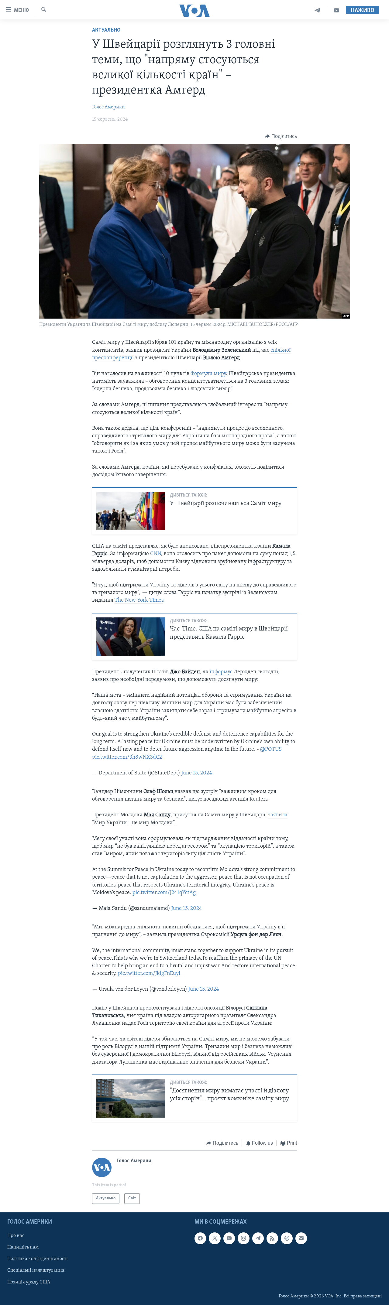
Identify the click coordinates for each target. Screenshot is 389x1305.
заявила (277, 815)
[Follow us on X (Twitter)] (214, 1238)
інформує (222, 672)
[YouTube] (336, 10)
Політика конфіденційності (37, 1258)
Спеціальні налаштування (35, 1270)
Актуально (106, 30)
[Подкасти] (286, 1238)
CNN (155, 554)
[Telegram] (317, 10)
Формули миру (208, 374)
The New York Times (139, 600)
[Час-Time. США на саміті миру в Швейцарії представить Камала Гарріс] (130, 636)
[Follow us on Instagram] (243, 1238)
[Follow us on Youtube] (229, 1238)
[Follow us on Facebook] (200, 1238)
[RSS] (272, 1238)
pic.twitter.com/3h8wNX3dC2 (127, 757)
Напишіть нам (23, 1247)
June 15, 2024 (196, 773)
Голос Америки (108, 107)
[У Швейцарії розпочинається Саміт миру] (130, 511)
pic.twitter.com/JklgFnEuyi (149, 973)
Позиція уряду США (28, 1281)
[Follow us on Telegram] (258, 1238)
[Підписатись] (301, 1238)
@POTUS (271, 749)
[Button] (281, 136)
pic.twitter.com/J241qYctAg (164, 893)
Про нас (15, 1235)
